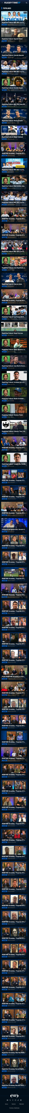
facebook (13, 1100)
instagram (16, 1100)
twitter (10, 1100)
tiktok (18, 1100)
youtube (8, 1100)
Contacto (14, 1104)
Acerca (6, 1104)
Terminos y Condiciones (14, 1108)
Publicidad (21, 1104)
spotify (21, 1100)
